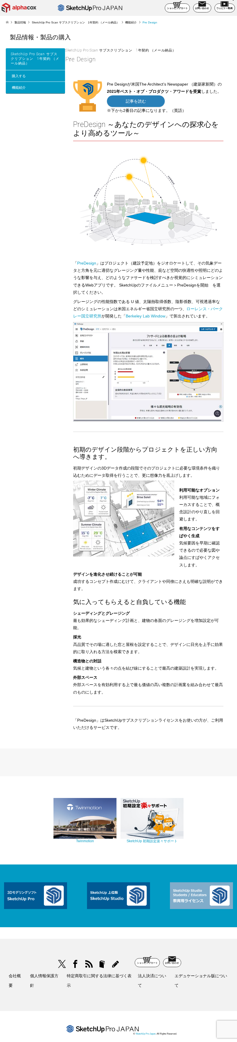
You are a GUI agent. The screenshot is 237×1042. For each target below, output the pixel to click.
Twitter (62, 964)
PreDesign (86, 263)
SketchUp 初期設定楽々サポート (152, 841)
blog (115, 964)
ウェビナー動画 (224, 8)
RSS (88, 964)
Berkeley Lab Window (145, 316)
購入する (19, 76)
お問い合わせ (202, 8)
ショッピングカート (177, 8)
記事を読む (136, 101)
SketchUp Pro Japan (145, 1033)
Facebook (75, 964)
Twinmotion (85, 841)
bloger (102, 964)
